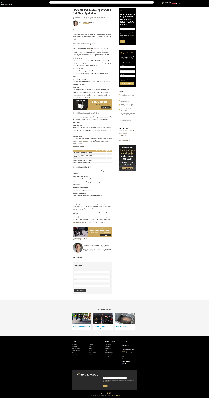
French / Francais (126, 358)
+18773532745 (124, 366)
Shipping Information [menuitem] (109, 352)
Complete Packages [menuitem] (92, 354)
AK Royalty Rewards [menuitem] (109, 348)
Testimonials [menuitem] (107, 360)
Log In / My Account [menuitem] (108, 344)
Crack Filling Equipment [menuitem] (76, 348)
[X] (86, 24)
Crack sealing (76, 117)
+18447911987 (134, 365)
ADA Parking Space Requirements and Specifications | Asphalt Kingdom (128, 115)
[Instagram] (88, 24)
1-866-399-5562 (166, 3)
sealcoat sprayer (77, 46)
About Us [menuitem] (107, 350)
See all (120, 142)
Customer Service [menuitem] (108, 354)
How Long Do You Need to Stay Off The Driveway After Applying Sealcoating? (127, 95)
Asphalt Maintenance (124, 133)
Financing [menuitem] (107, 358)
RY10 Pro (103, 140)
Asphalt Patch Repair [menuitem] (92, 352)
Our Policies (118, 395)
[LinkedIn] (85, 24)
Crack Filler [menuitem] (91, 348)
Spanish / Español (126, 361)
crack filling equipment (82, 141)
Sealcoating (89, 48)
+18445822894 (124, 367)
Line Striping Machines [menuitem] (76, 350)
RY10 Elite (108, 140)
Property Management (124, 140)
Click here (75, 212)
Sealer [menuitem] (90, 346)
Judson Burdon (85, 22)
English (123, 356)
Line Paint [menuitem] (90, 350)
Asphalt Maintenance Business (127, 130)
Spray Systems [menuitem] (74, 346)
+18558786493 (130, 367)
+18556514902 (124, 365)
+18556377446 (129, 365)
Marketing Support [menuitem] (108, 362)
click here (96, 212)
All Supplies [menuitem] (91, 344)
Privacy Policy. (106, 381)
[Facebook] (83, 24)
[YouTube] (89, 24)
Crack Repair (122, 138)
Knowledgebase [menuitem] (108, 356)
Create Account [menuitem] (108, 346)
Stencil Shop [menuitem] (74, 352)
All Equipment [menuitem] (74, 344)
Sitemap (113, 395)
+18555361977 (129, 366)
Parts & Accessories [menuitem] (75, 354)
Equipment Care (78, 239)
